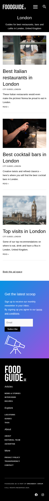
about (8, 436)
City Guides (8, 89)
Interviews (10, 397)
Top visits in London (24, 231)
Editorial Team (12, 440)
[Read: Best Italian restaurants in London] (24, 50)
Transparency (12, 461)
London (17, 89)
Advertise (10, 444)
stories (17, 393)
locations (10, 415)
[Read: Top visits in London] (24, 210)
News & (8, 393)
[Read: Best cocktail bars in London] (24, 133)
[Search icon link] (44, 7)
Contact (9, 465)
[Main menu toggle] (35, 6)
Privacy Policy (12, 457)
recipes (9, 401)
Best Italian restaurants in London (17, 77)
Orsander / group (35, 483)
